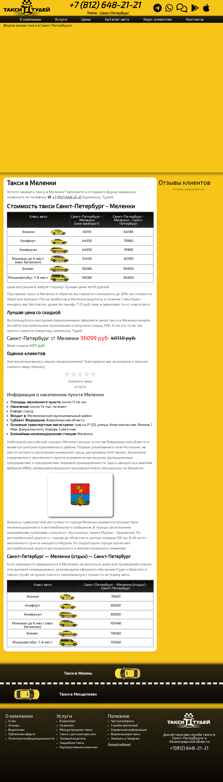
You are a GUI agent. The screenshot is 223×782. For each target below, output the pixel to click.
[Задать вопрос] (183, 10)
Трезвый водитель (73, 738)
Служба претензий (124, 725)
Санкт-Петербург (114, 13)
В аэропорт (68, 721)
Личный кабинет (119, 744)
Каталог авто (117, 19)
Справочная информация (129, 729)
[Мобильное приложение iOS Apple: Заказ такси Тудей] (207, 10)
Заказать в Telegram (125, 738)
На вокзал (67, 725)
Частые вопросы (122, 721)
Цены (86, 19)
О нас (12, 721)
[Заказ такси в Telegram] (158, 10)
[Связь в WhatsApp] (170, 10)
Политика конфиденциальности (31, 738)
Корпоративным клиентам (78, 747)
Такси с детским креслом (78, 734)
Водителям (16, 729)
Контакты (195, 19)
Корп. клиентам (157, 19)
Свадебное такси (72, 743)
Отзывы (13, 725)
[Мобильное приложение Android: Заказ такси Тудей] (196, 10)
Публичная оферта (21, 734)
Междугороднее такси (76, 729)
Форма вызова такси (125, 734)
